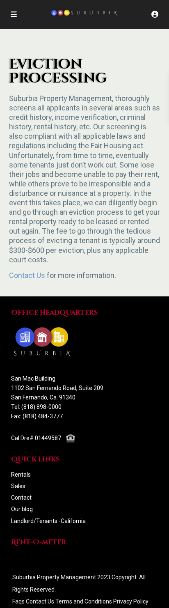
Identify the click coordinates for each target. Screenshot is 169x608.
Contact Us (27, 275)
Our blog (22, 509)
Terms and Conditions (83, 601)
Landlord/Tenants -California (48, 521)
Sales (18, 486)
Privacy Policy (130, 601)
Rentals (21, 474)
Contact (21, 497)
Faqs (18, 601)
